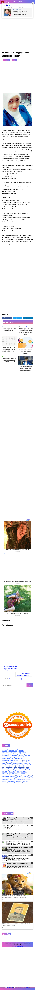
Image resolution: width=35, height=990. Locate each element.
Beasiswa (14, 755)
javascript (21, 768)
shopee (4, 781)
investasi (27, 766)
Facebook (7, 318)
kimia (18, 771)
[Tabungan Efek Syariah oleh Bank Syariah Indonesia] (25, 342)
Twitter (18, 318)
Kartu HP (4, 771)
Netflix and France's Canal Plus (15, 841)
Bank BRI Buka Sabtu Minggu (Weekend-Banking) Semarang (26, 368)
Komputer (24, 771)
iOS (3, 768)
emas (3, 763)
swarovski (11, 781)
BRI (15, 60)
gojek (24, 763)
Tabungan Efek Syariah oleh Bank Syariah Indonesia (25, 351)
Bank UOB (24, 753)
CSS (28, 760)
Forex (19, 763)
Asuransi (21, 750)
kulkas (17, 773)
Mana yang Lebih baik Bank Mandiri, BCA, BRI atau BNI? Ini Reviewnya (9, 349)
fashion (9, 763)
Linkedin (28, 318)
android (4, 750)
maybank (12, 776)
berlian (27, 755)
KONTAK (26, 987)
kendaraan (12, 771)
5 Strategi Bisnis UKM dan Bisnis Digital (17, 863)
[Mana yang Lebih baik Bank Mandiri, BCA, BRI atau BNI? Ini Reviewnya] (9, 341)
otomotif (25, 776)
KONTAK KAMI (19, 946)
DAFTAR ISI (10, 987)
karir (27, 768)
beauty (21, 755)
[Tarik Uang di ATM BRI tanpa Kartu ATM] (9, 326)
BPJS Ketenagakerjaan (8, 760)
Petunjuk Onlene (28, 988)
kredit (12, 773)
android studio (13, 750)
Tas (17, 781)
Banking (7, 60)
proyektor (18, 779)
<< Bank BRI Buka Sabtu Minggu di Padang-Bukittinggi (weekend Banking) (10, 668)
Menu (7, 2)
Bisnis (4, 758)
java (15, 768)
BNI (12, 758)
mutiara (19, 776)
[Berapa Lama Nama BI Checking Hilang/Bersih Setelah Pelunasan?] (9, 356)
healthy (12, 766)
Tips (20, 781)
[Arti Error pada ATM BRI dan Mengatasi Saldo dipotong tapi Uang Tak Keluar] (25, 326)
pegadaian (5, 779)
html (17, 766)
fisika (14, 763)
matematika (5, 776)
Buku (24, 760)
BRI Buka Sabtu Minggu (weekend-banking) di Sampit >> (23, 674)
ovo (31, 776)
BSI (20, 760)
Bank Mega (17, 753)
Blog (8, 758)
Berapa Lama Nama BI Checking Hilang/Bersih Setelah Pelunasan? (9, 360)
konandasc (5, 773)
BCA (9, 755)
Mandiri (23, 773)
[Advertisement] (17, 31)
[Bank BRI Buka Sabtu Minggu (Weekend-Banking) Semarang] (25, 360)
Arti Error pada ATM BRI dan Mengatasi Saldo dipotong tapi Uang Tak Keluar (26, 331)
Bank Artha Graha (7, 753)
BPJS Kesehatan (19, 758)
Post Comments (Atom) (15, 679)
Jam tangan (9, 768)
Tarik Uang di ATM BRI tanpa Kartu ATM (9, 329)
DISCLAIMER (18, 987)
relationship (26, 779)
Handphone (5, 766)
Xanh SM (25, 781)
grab (29, 763)
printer (12, 779)
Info (22, 766)
